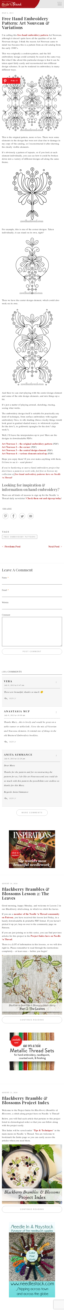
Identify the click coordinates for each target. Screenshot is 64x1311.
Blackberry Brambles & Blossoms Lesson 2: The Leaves (26, 893)
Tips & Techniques (43, 1130)
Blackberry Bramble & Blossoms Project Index (25, 1100)
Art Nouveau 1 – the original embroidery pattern (27, 443)
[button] (60, 3)
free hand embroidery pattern (32, 35)
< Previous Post (11, 546)
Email (4, 590)
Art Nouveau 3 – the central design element (24, 450)
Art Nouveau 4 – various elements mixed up (24, 453)
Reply (12, 699)
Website (5, 602)
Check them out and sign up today (43, 498)
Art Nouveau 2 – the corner (16, 447)
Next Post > (55, 546)
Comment (6, 614)
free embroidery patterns (20, 537)
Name (4, 577)
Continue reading (41, 1020)
